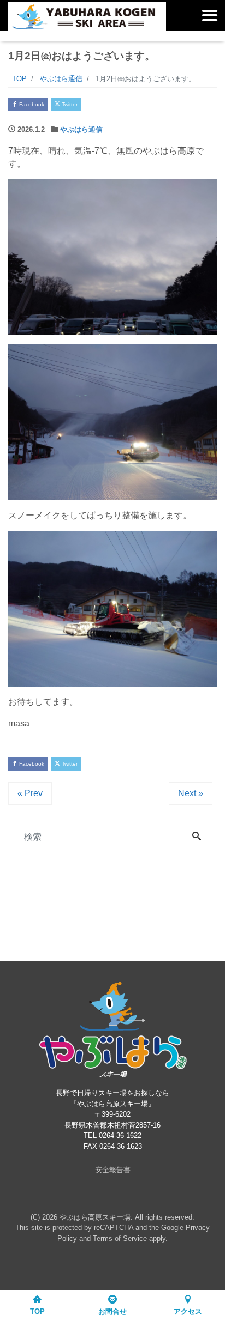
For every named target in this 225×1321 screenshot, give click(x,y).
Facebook (30, 104)
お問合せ (112, 1311)
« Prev (30, 793)
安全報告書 (113, 1170)
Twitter (69, 104)
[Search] (197, 837)
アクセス (188, 1311)
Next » (190, 793)
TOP (37, 1311)
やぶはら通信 (81, 129)
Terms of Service (120, 1238)
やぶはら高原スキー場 (95, 1217)
